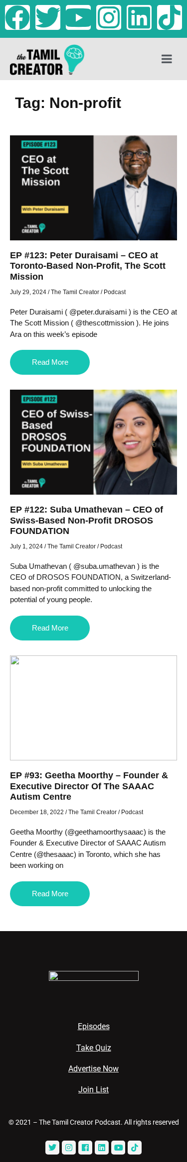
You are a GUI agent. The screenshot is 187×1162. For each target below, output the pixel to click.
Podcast (115, 292)
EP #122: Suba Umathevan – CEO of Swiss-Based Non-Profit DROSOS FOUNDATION (86, 520)
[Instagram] (108, 17)
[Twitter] (47, 17)
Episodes (94, 1026)
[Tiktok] (169, 17)
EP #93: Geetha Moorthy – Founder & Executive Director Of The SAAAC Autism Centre (89, 786)
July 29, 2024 (28, 292)
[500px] (135, 1148)
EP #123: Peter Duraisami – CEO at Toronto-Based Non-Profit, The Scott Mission (88, 266)
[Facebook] (17, 17)
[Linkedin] (139, 17)
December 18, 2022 (37, 812)
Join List (93, 1089)
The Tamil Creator (75, 292)
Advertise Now (93, 1068)
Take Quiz (93, 1048)
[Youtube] (78, 17)
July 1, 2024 (26, 546)
